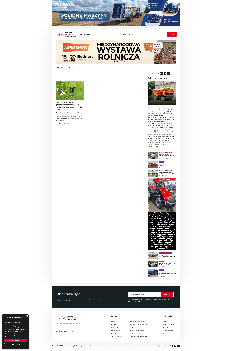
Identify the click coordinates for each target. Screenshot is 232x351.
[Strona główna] (76, 318)
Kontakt (164, 333)
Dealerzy (133, 333)
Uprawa (113, 333)
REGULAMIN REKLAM (169, 324)
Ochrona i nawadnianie (137, 321)
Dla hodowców (115, 330)
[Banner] (116, 13)
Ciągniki (113, 321)
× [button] (27, 316)
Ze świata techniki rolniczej (138, 336)
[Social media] (161, 73)
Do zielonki (114, 327)
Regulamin (166, 300)
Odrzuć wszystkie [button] (15, 345)
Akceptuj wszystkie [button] (15, 340)
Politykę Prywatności (135, 301)
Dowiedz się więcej (18, 336)
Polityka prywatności (169, 330)
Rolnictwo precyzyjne (137, 330)
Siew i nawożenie (116, 336)
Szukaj (171, 34)
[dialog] (15, 331)
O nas (164, 321)
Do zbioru (133, 327)
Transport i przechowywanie (139, 324)
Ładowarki (114, 324)
